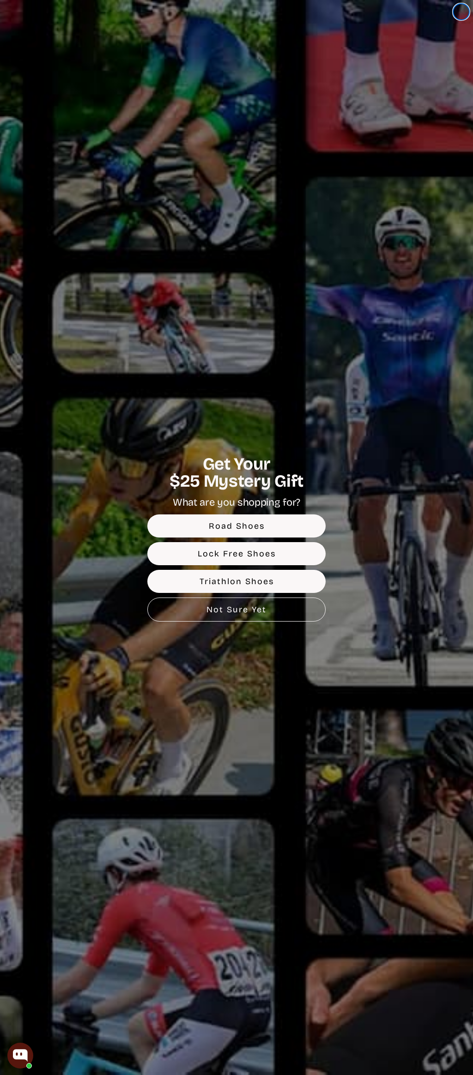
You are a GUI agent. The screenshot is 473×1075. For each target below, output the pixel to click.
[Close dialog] (461, 12)
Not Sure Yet (236, 609)
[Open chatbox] (20, 1056)
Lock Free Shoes (237, 554)
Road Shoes (237, 526)
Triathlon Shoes (237, 581)
